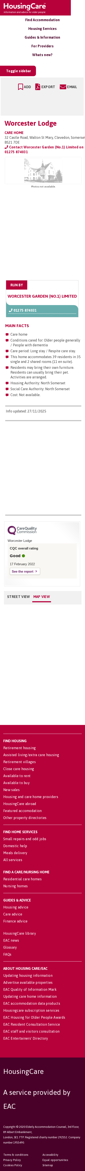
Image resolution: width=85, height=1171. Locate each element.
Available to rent (17, 776)
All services (12, 860)
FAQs (7, 954)
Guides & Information (42, 37)
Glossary (10, 947)
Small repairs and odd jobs (24, 839)
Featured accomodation (22, 811)
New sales (11, 790)
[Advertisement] (42, 234)
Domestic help (15, 846)
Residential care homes (22, 879)
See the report (22, 571)
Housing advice (15, 907)
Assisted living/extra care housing (31, 755)
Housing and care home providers (30, 797)
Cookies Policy (12, 1165)
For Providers (42, 46)
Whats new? (42, 55)
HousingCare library (19, 933)
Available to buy (16, 783)
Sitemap (47, 1165)
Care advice (12, 914)
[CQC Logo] (22, 534)
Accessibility (50, 1154)
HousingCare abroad (19, 804)
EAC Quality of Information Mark (30, 989)
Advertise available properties (28, 982)
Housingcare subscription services (31, 1010)
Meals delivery (15, 853)
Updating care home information (30, 996)
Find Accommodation (42, 20)
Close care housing (18, 769)
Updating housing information (28, 975)
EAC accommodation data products (31, 1003)
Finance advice (15, 921)
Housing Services (42, 29)
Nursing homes (15, 886)
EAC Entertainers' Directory (25, 1038)
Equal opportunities (55, 1160)
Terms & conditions (15, 1154)
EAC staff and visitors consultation (31, 1031)
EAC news (11, 940)
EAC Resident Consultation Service (31, 1024)
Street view (18, 597)
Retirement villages (19, 762)
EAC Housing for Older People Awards (34, 1017)
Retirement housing (19, 748)
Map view (41, 597)
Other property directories (24, 818)
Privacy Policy (12, 1160)
